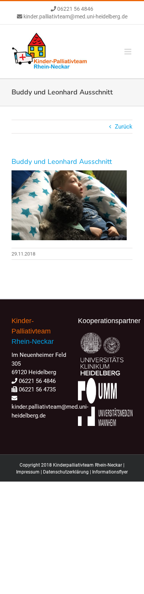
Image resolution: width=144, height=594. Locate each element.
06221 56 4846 (74, 9)
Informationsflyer (110, 472)
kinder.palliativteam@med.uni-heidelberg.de (74, 16)
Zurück (123, 126)
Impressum (28, 472)
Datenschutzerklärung (66, 472)
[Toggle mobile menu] (128, 52)
